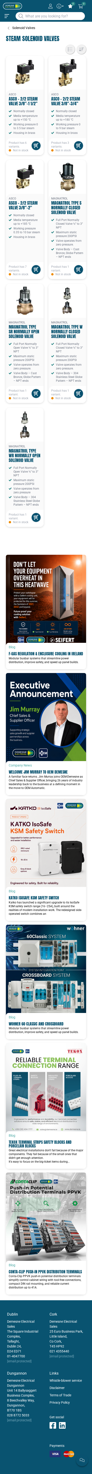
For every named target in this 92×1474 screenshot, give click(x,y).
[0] (80, 6)
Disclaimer (57, 1388)
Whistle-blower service (66, 1380)
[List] (70, 49)
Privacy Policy (60, 1402)
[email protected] (19, 1361)
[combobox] (50, 16)
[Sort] (81, 49)
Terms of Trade (60, 1395)
